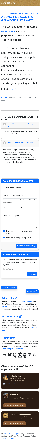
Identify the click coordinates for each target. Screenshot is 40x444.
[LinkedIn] (24, 354)
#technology (22, 98)
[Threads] (5, 354)
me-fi (13, 89)
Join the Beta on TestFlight (15, 405)
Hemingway (8, 337)
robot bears (8, 31)
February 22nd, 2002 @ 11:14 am (24, 124)
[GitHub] (20, 357)
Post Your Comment (25, 246)
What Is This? (9, 298)
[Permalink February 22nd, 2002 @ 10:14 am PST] (2, 98)
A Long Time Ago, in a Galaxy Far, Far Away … (18, 18)
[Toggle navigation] (36, 3)
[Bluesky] (10, 354)
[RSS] (15, 357)
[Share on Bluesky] (6, 98)
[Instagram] (15, 354)
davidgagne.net (8, 3)
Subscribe (32, 274)
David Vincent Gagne (11, 434)
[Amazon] (34, 354)
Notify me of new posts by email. (18, 238)
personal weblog (26, 301)
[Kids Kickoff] (29, 354)
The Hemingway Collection (12, 349)
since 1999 (6, 306)
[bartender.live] (20, 354)
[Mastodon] (25, 357)
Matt (10, 142)
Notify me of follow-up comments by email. (20, 232)
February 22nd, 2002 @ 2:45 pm (24, 142)
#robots (12, 98)
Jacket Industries (7, 439)
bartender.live (10, 316)
